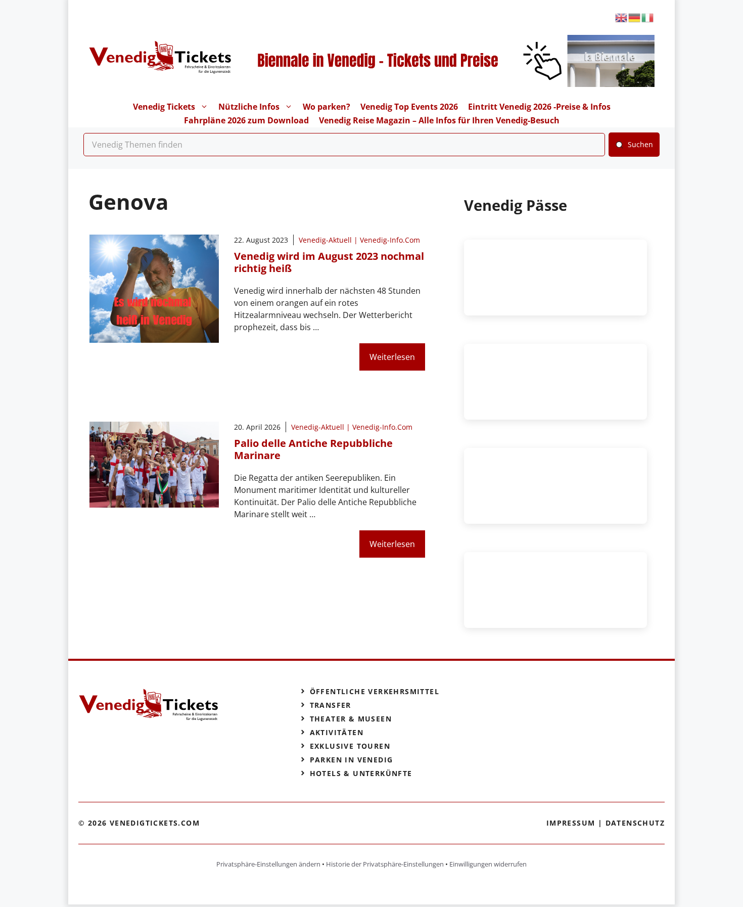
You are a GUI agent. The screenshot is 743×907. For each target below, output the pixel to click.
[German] (634, 17)
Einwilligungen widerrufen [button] (488, 864)
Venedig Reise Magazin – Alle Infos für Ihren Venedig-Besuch (439, 120)
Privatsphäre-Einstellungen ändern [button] (268, 864)
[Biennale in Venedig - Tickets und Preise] (444, 83)
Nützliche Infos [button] (249, 106)
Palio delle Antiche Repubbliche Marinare (313, 449)
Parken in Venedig (351, 759)
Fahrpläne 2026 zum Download (246, 120)
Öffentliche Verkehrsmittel (374, 691)
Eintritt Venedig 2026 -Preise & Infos (539, 106)
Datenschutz (635, 823)
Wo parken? (326, 106)
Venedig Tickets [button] (164, 106)
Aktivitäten (336, 732)
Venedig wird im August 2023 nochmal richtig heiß (329, 262)
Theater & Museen (351, 718)
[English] (621, 17)
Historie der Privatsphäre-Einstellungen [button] (385, 864)
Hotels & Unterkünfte (361, 773)
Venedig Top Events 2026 (409, 106)
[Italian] (648, 17)
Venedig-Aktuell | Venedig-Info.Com (359, 240)
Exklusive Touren (350, 746)
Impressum (570, 823)
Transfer (330, 705)
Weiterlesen (392, 356)
